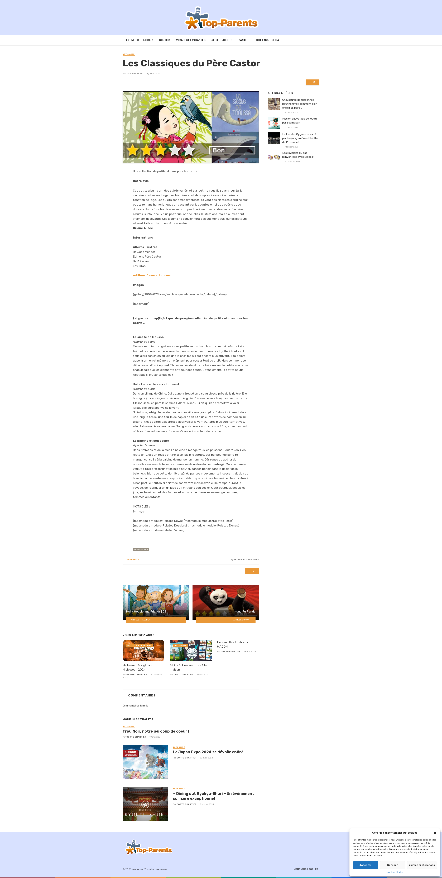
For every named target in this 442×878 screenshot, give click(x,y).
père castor (253, 559)
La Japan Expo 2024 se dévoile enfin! (208, 752)
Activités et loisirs (139, 40)
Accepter (365, 865)
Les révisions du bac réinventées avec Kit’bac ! (298, 154)
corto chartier (183, 674)
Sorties (164, 40)
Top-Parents (134, 73)
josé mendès (238, 559)
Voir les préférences (422, 865)
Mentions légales (395, 872)
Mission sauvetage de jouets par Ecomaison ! (300, 120)
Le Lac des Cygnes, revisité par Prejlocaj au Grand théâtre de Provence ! (300, 138)
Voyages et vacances (190, 40)
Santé (242, 40)
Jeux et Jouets (222, 40)
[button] (435, 833)
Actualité (129, 54)
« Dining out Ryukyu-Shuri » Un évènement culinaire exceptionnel (213, 796)
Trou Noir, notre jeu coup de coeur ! (156, 731)
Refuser (392, 865)
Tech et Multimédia (266, 40)
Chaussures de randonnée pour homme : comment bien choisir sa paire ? (299, 103)
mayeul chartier (136, 674)
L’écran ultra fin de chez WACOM (233, 644)
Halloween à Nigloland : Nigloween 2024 (139, 667)
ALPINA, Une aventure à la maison (188, 667)
